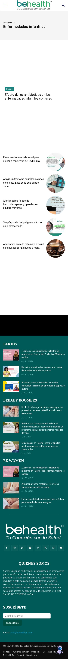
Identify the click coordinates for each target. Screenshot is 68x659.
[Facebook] (7, 548)
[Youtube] (61, 548)
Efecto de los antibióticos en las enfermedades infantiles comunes (28, 96)
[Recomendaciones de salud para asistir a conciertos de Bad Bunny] (55, 162)
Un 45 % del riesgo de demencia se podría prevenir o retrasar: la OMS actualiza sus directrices (42, 410)
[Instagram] (14, 548)
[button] (60, 650)
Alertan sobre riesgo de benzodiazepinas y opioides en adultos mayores (20, 204)
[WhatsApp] (53, 548)
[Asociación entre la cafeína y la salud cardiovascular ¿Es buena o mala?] (55, 248)
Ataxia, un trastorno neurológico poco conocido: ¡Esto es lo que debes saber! (23, 183)
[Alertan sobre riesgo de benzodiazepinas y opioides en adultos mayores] (55, 205)
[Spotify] (30, 548)
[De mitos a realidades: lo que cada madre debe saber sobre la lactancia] (11, 371)
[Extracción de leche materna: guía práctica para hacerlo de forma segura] (11, 503)
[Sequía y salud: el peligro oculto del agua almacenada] (55, 227)
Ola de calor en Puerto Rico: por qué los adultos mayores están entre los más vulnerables (41, 446)
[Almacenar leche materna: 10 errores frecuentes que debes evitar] (11, 487)
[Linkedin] (22, 548)
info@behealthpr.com (22, 632)
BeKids (9, 89)
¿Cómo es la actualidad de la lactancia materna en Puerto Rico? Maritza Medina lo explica (43, 354)
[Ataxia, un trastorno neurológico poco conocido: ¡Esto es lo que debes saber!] (55, 183)
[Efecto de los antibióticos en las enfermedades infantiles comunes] (34, 68)
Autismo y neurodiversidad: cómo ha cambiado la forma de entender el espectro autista (43, 385)
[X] (46, 548)
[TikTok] (38, 548)
